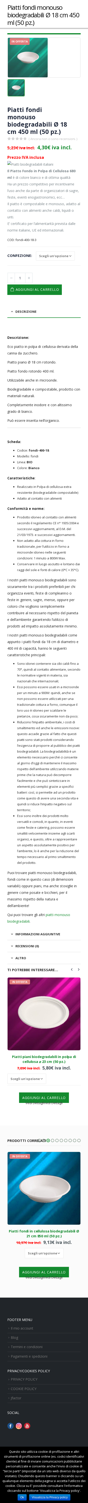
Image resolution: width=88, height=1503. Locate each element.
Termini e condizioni (27, 1346)
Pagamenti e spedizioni (29, 1356)
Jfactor (16, 1398)
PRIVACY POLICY (24, 1379)
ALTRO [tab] (20, 958)
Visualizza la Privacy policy (50, 1497)
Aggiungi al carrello (37, 289)
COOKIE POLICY (23, 1388)
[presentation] (72, 969)
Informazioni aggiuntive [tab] (37, 934)
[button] (39, 1140)
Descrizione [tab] (25, 311)
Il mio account (22, 1328)
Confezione (19, 255)
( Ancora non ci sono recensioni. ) (53, 139)
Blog (14, 1337)
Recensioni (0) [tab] (27, 946)
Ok (22, 1497)
